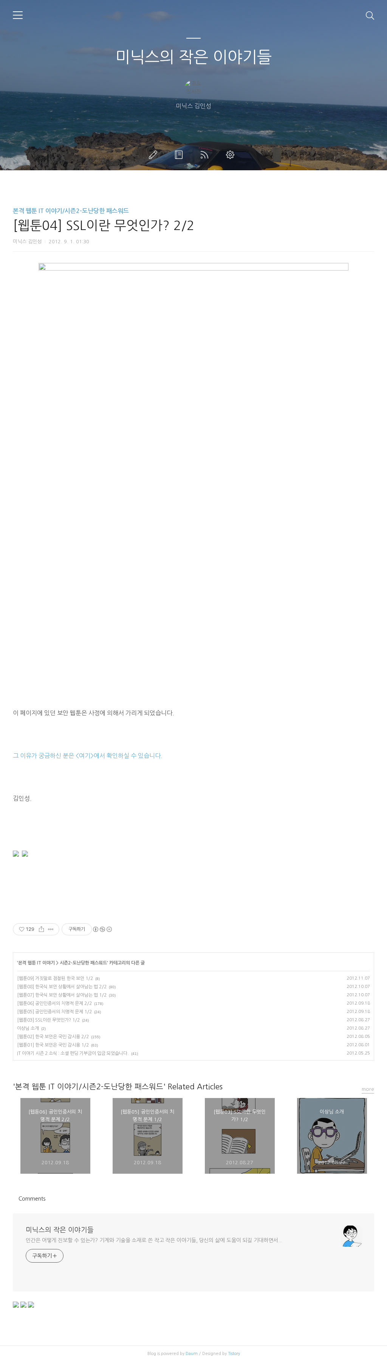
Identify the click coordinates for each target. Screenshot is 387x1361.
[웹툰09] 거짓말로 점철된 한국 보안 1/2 (55, 978)
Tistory (234, 1354)
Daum (192, 1354)
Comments (32, 1198)
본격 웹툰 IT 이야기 (36, 963)
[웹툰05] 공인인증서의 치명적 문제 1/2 (54, 1011)
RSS (206, 154)
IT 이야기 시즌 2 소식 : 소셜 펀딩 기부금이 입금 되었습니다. (73, 1053)
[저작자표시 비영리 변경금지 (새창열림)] (102, 929)
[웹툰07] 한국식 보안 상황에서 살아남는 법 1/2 (62, 995)
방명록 (180, 154)
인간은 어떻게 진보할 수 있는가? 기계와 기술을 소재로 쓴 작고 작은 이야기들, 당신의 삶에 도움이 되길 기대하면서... (154, 1240)
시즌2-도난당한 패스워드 (83, 963)
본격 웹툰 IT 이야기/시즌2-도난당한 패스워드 (71, 211)
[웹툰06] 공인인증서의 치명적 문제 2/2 (54, 1003)
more (368, 1089)
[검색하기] (370, 15)
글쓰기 (155, 154)
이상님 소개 (28, 1028)
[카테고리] (18, 15)
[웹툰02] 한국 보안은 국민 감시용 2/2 (53, 1036)
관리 (232, 154)
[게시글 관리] (51, 929)
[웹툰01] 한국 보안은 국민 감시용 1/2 (53, 1045)
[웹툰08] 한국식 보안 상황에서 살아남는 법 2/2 (62, 987)
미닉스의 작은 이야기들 (193, 57)
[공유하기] (41, 929)
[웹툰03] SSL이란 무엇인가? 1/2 (48, 1020)
